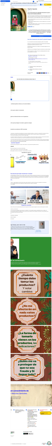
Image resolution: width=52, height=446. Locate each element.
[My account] (38, 4)
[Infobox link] (21, 411)
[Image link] (20, 157)
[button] (27, 283)
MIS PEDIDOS (49, 4)
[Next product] (50, 7)
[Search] (33, 1)
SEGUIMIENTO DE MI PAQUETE (44, 413)
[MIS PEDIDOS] (49, 443)
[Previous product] (49, 7)
